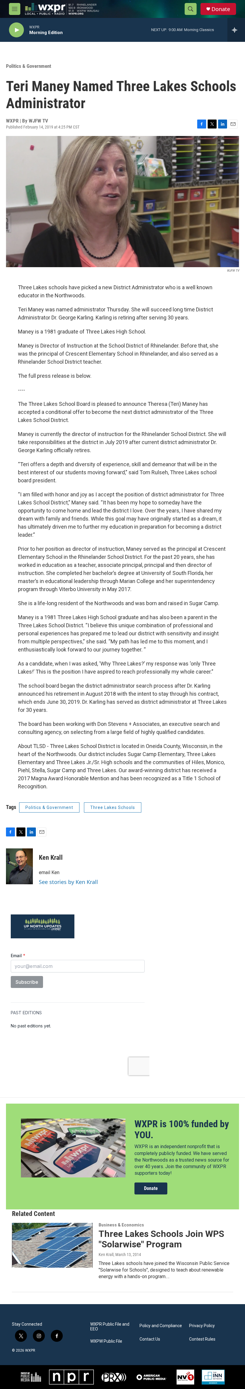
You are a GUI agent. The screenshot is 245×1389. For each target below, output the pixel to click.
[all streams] (236, 30)
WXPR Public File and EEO (109, 1326)
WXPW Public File (106, 1341)
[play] (16, 30)
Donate (221, 9)
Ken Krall (51, 857)
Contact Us (150, 1339)
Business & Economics (121, 1225)
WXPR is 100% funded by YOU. (181, 1129)
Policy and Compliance (161, 1326)
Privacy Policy (202, 1326)
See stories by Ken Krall (68, 881)
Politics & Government (28, 66)
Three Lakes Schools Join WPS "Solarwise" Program (161, 1239)
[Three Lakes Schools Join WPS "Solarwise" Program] (52, 1245)
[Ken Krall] (19, 866)
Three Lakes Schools (112, 807)
